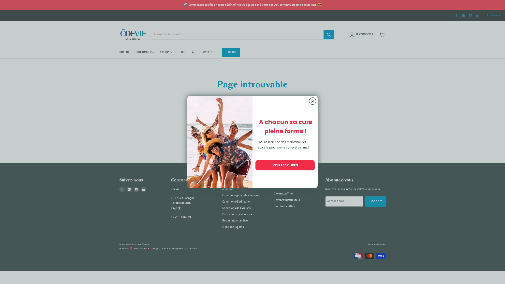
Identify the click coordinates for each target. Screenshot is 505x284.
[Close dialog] (312, 101)
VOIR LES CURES (285, 165)
